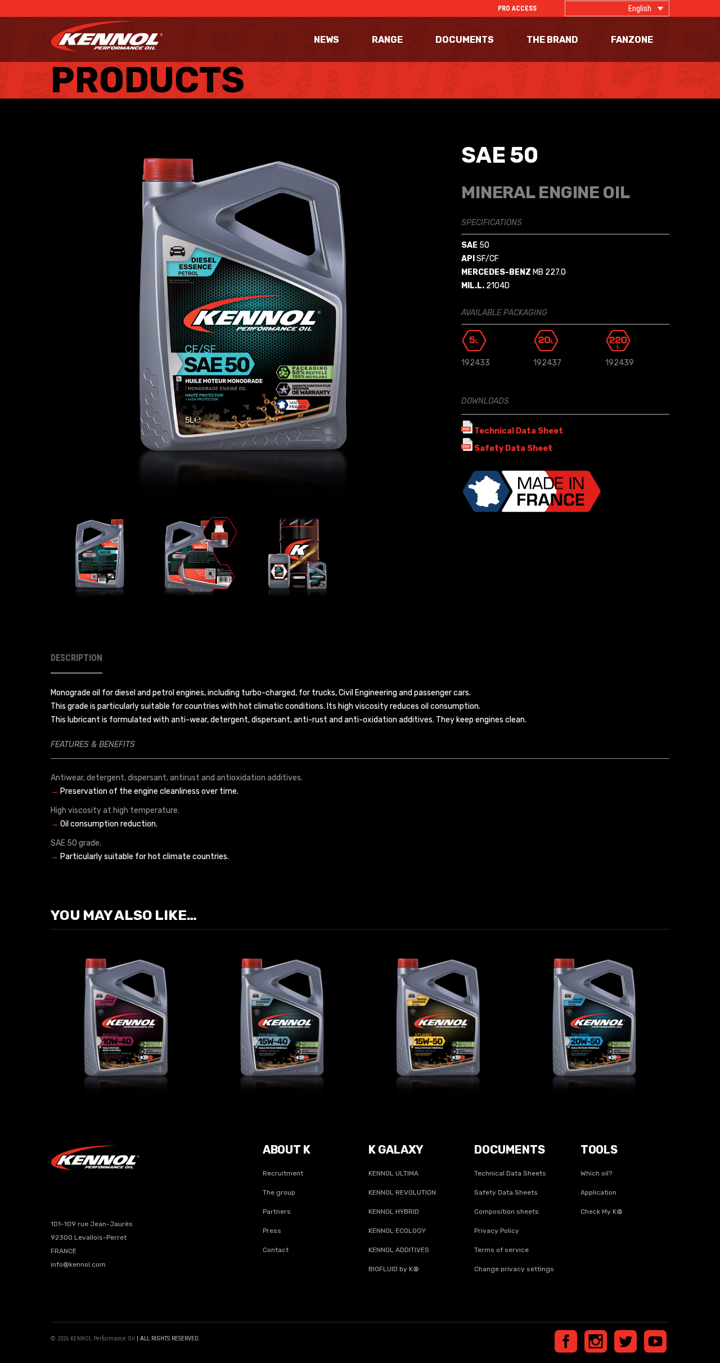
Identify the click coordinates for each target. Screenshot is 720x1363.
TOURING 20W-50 (594, 1010)
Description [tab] (76, 658)
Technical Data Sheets (510, 1173)
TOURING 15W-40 (282, 1010)
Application (598, 1192)
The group (279, 1192)
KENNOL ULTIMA (393, 1173)
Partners (277, 1211)
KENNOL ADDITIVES (398, 1250)
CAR (104, 1026)
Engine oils (135, 1026)
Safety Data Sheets (506, 1192)
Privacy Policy (496, 1231)
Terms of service (501, 1250)
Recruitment (283, 1173)
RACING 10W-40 (126, 1010)
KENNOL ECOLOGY (397, 1231)
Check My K (601, 1211)
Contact (276, 1250)
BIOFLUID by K (393, 1269)
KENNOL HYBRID (393, 1211)
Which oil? (596, 1173)
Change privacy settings (514, 1269)
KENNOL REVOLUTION (402, 1192)
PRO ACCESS (517, 8)
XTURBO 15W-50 (438, 1010)
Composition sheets (506, 1211)
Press (272, 1231)
